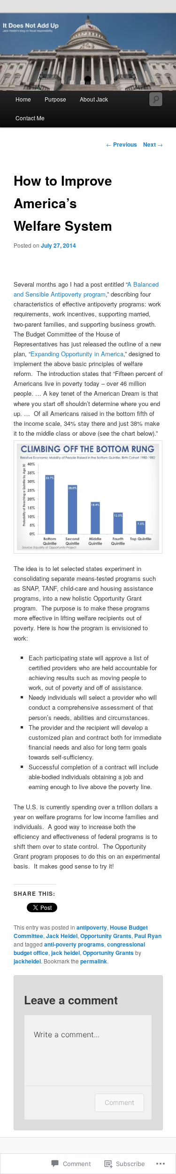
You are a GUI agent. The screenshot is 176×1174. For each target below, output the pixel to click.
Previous (121, 144)
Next (153, 144)
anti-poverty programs (74, 944)
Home (23, 99)
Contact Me (30, 118)
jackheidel (27, 961)
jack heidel (65, 952)
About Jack (94, 99)
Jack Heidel (61, 935)
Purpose (55, 99)
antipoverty (92, 927)
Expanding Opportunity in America (77, 353)
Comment (119, 1102)
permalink (93, 961)
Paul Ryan (147, 935)
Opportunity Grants (105, 935)
